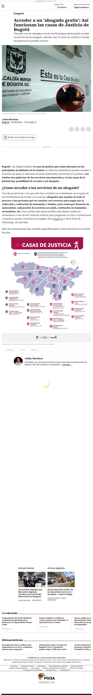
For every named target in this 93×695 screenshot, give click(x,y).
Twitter (77, 129)
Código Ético (65, 670)
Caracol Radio (11, 6)
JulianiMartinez (20, 119)
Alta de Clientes (77, 666)
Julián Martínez (10, 119)
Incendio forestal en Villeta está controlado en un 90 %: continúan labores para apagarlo (17, 647)
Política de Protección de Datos (54, 668)
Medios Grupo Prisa (46, 682)
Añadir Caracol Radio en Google (21, 137)
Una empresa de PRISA (46, 676)
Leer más (66, 365)
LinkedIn (82, 129)
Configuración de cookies (32, 670)
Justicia (23, 350)
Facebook (71, 129)
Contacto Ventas (27, 666)
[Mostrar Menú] (3, 6)
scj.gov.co (58, 218)
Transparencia (51, 670)
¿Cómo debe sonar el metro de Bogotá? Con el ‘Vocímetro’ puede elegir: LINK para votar (53, 647)
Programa (61, 7)
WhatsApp (88, 129)
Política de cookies (76, 668)
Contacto (13, 666)
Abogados (10, 350)
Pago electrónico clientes (58, 666)
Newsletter (41, 666)
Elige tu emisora (81, 7)
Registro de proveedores (18, 668)
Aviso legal (35, 668)
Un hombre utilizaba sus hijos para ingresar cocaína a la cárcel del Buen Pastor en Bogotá (30, 593)
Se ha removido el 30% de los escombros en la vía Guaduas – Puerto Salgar (60, 592)
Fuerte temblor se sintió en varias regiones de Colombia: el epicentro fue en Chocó (53, 620)
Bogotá (19, 13)
